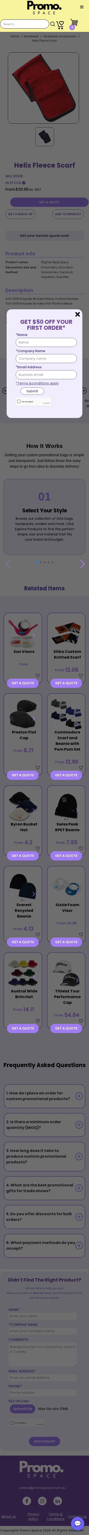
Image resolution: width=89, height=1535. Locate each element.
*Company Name (30, 351)
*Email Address (29, 367)
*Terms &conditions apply (37, 383)
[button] (82, 7)
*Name (22, 335)
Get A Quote (23, 683)
